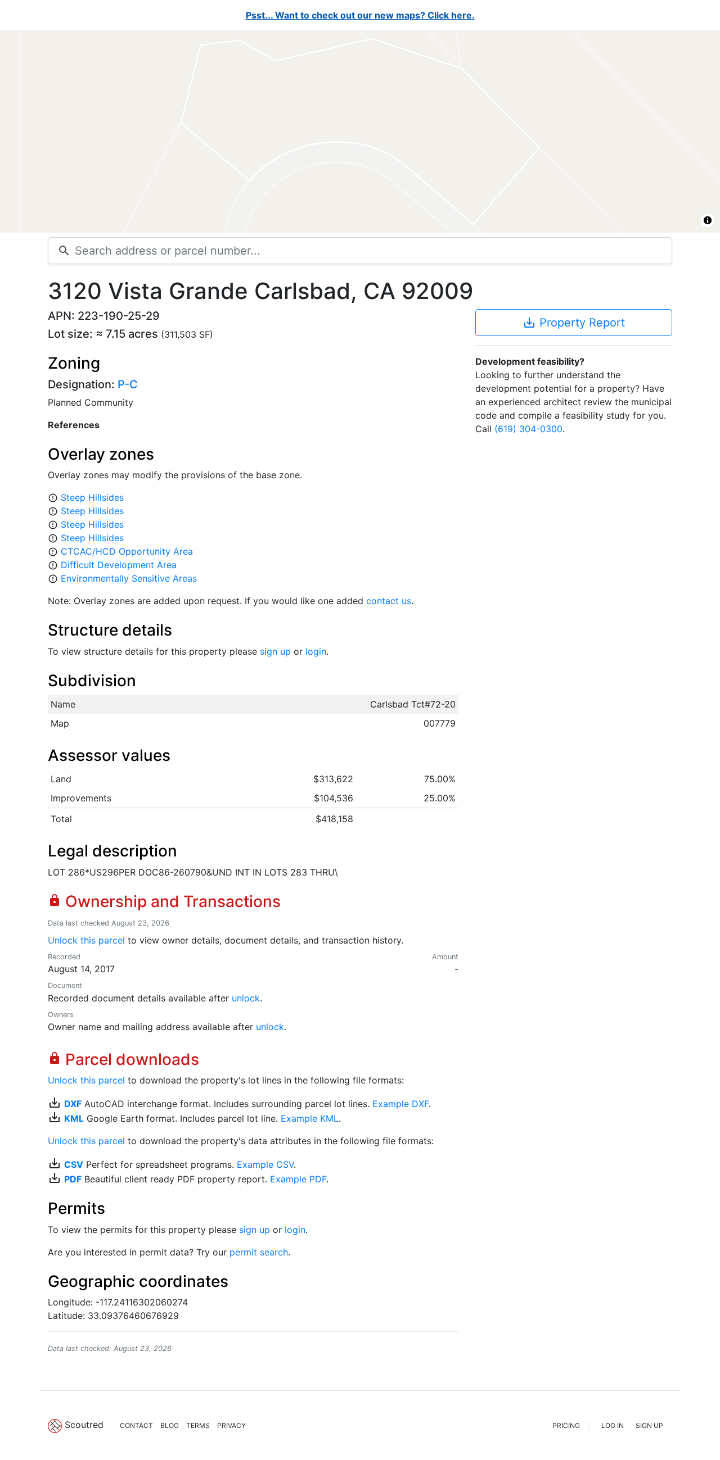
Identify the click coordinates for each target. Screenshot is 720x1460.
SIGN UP (649, 1425)
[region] (360, 131)
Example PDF (298, 1179)
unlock (246, 998)
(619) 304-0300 (528, 428)
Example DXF (400, 1103)
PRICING (566, 1425)
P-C (128, 384)
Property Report (574, 322)
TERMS (198, 1425)
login (315, 651)
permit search (259, 1252)
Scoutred (84, 1424)
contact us (388, 600)
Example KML (310, 1118)
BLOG (169, 1425)
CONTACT (136, 1425)
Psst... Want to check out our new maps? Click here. (360, 15)
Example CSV (265, 1164)
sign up (275, 651)
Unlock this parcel (86, 940)
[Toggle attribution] (707, 220)
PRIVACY (231, 1425)
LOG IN (612, 1425)
